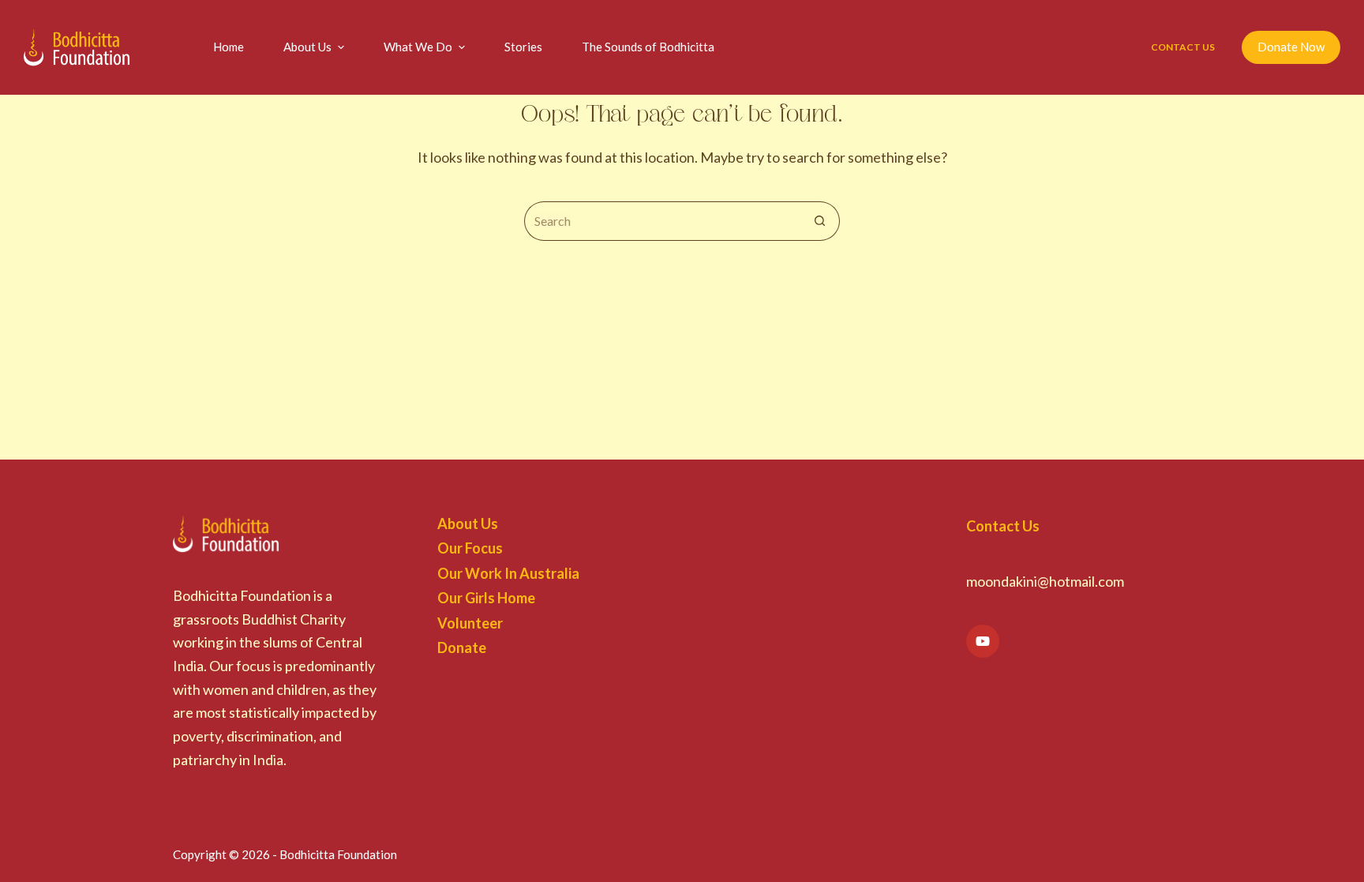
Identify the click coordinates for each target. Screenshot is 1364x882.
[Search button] (820, 221)
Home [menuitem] (228, 46)
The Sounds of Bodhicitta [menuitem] (648, 46)
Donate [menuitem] (461, 647)
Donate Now (1291, 46)
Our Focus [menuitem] (470, 548)
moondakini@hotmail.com (1045, 581)
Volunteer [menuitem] (470, 623)
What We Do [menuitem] (418, 46)
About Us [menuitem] (307, 46)
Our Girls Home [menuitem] (486, 597)
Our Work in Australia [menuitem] (508, 573)
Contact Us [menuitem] (1183, 47)
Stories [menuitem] (523, 46)
